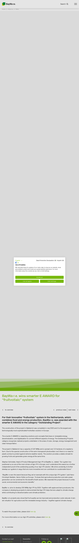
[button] (18, 260)
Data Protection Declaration (45, 260)
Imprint (59, 260)
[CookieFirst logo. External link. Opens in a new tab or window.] (17, 263)
